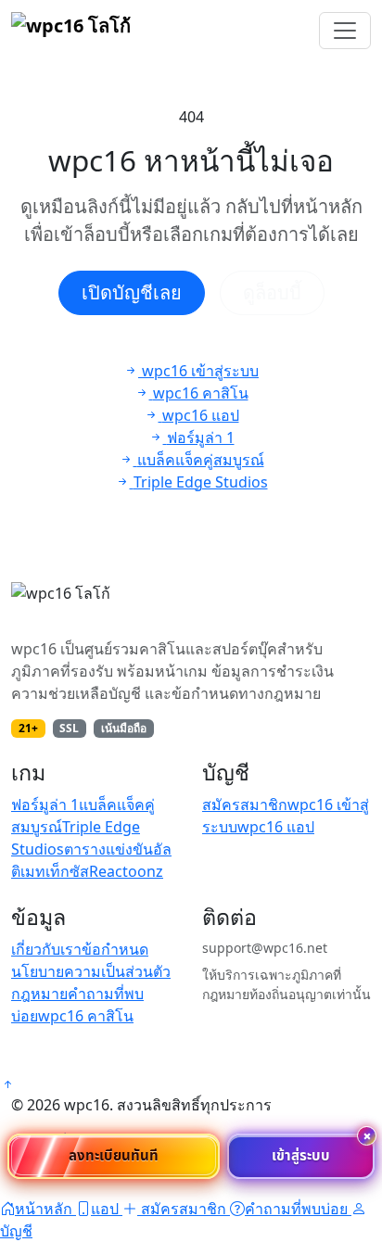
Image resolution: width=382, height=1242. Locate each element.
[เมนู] (345, 30)
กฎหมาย (39, 993)
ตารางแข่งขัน (108, 849)
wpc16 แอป (275, 827)
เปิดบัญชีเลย (132, 292)
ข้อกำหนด (115, 949)
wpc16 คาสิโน (86, 1016)
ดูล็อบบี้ (272, 292)
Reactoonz (126, 871)
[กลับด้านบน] (7, 1084)
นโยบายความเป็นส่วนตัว (91, 971)
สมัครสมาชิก (244, 804)
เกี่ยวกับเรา (46, 949)
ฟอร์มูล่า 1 (45, 804)
